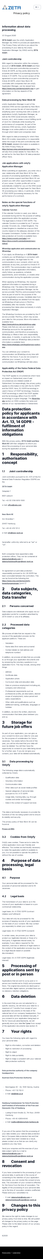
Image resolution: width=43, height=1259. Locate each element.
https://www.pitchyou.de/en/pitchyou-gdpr (19, 324)
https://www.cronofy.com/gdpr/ (14, 238)
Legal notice (16, 1253)
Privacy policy (6, 1253)
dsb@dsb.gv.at (17, 1094)
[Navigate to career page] (11, 7)
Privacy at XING (8, 829)
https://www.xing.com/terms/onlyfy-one (18, 88)
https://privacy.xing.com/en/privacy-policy (18, 149)
